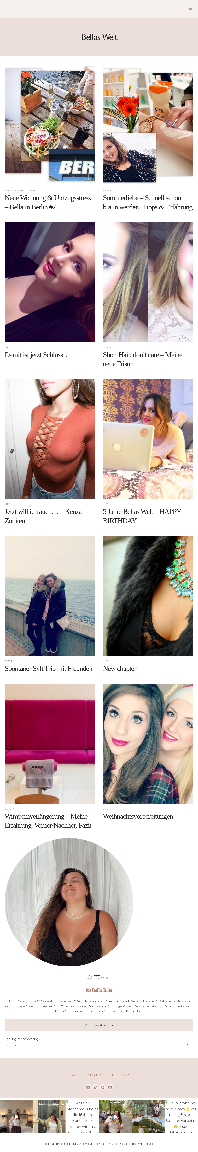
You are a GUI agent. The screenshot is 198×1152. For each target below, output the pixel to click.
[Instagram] (88, 1087)
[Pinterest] (102, 1087)
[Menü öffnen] (190, 9)
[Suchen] (188, 1045)
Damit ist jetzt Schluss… (37, 355)
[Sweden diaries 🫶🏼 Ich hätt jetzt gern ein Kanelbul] (148, 1116)
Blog (72, 1074)
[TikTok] (95, 1087)
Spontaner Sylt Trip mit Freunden (48, 668)
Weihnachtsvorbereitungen (138, 816)
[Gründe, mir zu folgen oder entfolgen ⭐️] (49, 1116)
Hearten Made (143, 1144)
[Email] (110, 1087)
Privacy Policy (118, 1144)
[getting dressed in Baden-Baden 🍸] (16, 1116)
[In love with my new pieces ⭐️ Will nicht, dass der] (181, 1116)
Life (33, 190)
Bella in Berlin (16, 190)
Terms (100, 1144)
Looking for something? (22, 1039)
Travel (10, 661)
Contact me (94, 1074)
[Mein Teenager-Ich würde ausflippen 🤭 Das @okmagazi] (115, 1116)
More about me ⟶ (98, 1025)
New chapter (119, 668)
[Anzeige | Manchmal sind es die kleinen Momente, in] (82, 1116)
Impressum (121, 1074)
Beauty (108, 190)
